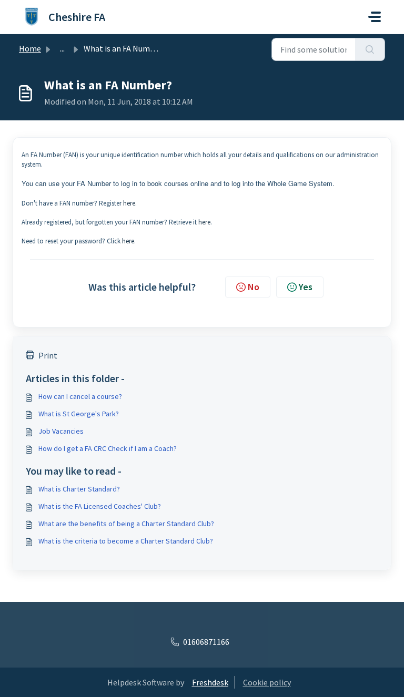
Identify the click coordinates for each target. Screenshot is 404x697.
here (129, 203)
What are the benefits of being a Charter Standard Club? (126, 523)
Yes (305, 287)
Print (47, 355)
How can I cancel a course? (80, 396)
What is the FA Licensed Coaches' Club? (99, 506)
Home (30, 48)
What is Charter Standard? (79, 489)
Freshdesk (210, 682)
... (62, 48)
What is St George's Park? (78, 413)
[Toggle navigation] (374, 16)
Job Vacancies (61, 431)
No (253, 287)
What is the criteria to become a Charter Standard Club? (125, 541)
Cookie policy (267, 682)
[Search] (370, 49)
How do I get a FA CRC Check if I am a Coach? (107, 448)
